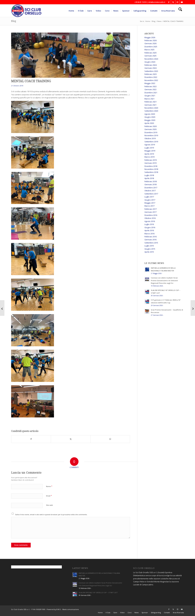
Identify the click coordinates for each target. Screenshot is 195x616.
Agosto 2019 (149, 144)
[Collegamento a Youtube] (182, 2)
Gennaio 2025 (150, 55)
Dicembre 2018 (150, 166)
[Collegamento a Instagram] (177, 2)
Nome (49, 486)
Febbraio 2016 (150, 236)
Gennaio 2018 (150, 184)
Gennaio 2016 (150, 239)
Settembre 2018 (151, 172)
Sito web (49, 505)
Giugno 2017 (149, 200)
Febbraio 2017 (150, 209)
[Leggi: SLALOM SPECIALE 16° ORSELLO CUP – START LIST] (147, 291)
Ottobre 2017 (150, 190)
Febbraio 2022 (150, 86)
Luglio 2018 (149, 175)
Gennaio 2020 (150, 129)
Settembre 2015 (151, 242)
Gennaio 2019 (150, 163)
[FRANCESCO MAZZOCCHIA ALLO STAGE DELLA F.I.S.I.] (2, 308)
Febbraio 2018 (150, 181)
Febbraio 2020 (150, 126)
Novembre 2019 (151, 135)
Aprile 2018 (149, 178)
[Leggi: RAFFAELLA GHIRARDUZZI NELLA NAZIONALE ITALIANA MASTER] (147, 269)
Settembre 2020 (151, 111)
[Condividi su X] (70, 439)
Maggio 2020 (149, 120)
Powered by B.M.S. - (54, 609)
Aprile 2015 (149, 252)
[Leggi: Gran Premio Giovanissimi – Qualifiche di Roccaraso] (147, 311)
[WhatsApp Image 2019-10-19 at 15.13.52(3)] (70, 55)
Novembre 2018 (151, 169)
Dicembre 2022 (150, 77)
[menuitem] (71, 10)
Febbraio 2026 (150, 40)
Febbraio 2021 (150, 101)
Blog (13, 21)
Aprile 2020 (149, 123)
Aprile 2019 (149, 154)
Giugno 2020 (149, 117)
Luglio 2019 (149, 147)
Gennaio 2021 (150, 105)
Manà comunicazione (70, 609)
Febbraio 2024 (150, 65)
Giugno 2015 (149, 249)
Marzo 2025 (149, 49)
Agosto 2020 (149, 114)
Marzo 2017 (149, 206)
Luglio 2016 (149, 224)
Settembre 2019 (151, 141)
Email (49, 495)
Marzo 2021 (149, 98)
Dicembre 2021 (150, 92)
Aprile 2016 (149, 230)
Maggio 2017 (149, 203)
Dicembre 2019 (150, 132)
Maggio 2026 (149, 37)
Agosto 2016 (149, 221)
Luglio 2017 (149, 196)
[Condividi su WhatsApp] (110, 439)
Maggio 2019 (149, 150)
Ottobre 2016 (150, 218)
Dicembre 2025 (150, 46)
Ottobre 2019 (150, 138)
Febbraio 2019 (150, 160)
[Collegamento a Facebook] (169, 2)
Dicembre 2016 (150, 215)
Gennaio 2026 (150, 43)
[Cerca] (180, 10)
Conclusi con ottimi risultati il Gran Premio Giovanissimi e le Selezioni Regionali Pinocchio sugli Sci (164, 280)
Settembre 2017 (151, 193)
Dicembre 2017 (150, 187)
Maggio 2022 (149, 83)
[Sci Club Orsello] (28, 10)
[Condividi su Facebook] (31, 439)
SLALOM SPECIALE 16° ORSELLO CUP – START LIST (98, 592)
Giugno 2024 (149, 62)
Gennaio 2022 (150, 89)
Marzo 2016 (149, 233)
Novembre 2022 (151, 80)
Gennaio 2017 (150, 212)
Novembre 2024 (151, 59)
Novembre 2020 (151, 108)
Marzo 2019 (149, 157)
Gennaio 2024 (150, 68)
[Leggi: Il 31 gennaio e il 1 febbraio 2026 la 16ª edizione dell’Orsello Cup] (147, 301)
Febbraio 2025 (150, 52)
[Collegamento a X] (173, 2)
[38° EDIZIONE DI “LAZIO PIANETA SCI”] (193, 308)
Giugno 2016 (149, 227)
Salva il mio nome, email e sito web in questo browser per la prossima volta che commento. (51, 514)
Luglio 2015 (149, 245)
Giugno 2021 (149, 95)
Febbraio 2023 (150, 74)
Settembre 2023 (151, 71)
